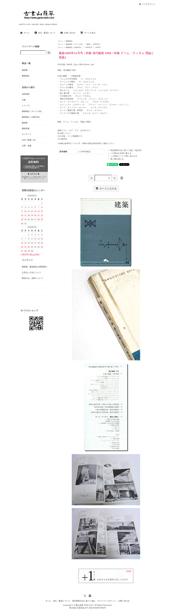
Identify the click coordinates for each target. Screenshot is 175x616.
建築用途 (26, 128)
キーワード (26, 134)
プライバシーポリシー (106, 601)
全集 (24, 100)
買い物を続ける (117, 159)
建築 (88, 44)
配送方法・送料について (32, 278)
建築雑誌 (69, 41)
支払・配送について (46, 33)
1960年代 (96, 44)
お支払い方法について (31, 272)
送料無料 (26, 94)
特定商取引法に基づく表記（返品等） (126, 150)
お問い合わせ (69, 33)
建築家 (25, 123)
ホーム (27, 33)
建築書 (25, 70)
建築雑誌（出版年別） (74, 47)
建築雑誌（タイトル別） (75, 44)
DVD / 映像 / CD (29, 140)
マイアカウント (148, 4)
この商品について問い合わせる (123, 156)
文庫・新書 (26, 146)
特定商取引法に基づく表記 (83, 601)
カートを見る (90, 33)
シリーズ (26, 105)
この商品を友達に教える (120, 153)
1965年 (98, 47)
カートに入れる (108, 188)
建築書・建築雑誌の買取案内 (34, 267)
